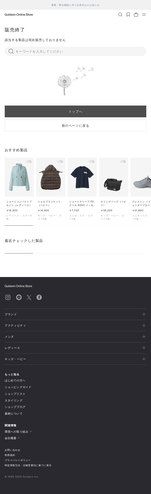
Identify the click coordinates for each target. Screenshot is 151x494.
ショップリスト (15, 394)
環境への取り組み (17, 431)
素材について (14, 413)
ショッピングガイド (18, 387)
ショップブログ (15, 407)
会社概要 (11, 438)
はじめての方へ (15, 380)
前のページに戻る (75, 125)
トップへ (75, 111)
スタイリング (14, 400)
